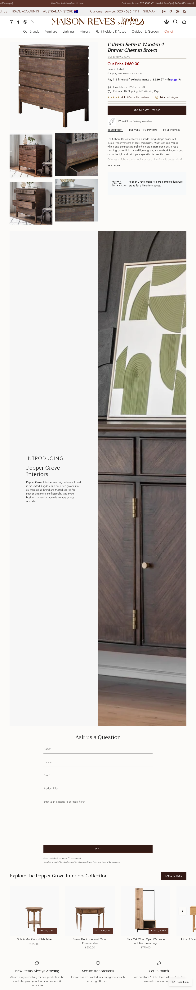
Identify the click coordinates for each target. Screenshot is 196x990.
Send (98, 848)
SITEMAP (124, 11)
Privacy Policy (92, 861)
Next (182, 911)
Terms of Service (108, 861)
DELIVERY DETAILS (147, 11)
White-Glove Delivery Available (135, 121)
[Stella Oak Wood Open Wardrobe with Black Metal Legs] (145, 911)
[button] (31, 32)
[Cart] (184, 21)
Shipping (112, 73)
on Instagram (169, 97)
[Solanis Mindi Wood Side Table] (34, 911)
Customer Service (117, 3)
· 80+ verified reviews (135, 97)
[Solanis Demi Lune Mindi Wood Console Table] (90, 911)
